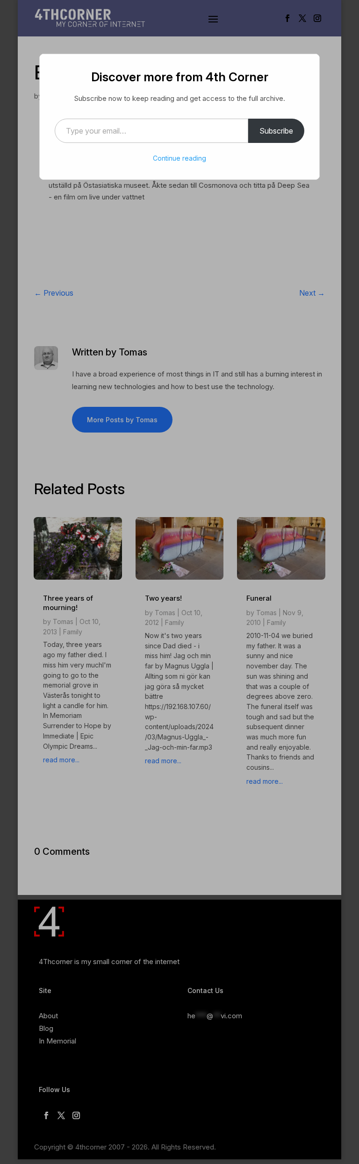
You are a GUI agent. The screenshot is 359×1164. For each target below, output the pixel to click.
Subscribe (276, 130)
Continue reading (179, 158)
